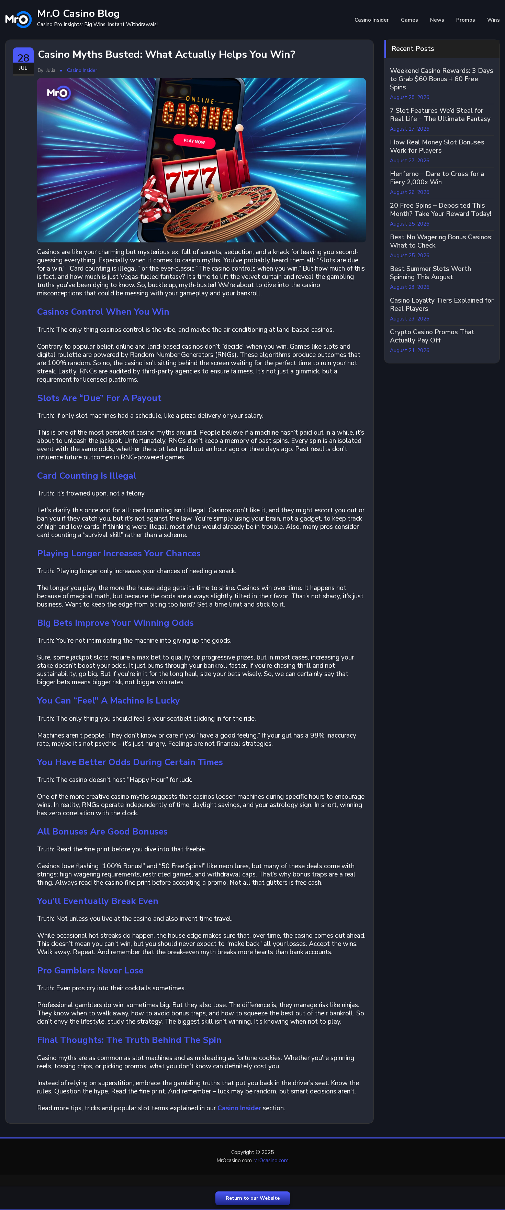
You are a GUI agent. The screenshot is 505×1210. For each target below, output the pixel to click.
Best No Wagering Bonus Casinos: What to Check (441, 241)
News (437, 20)
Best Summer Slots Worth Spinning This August (430, 273)
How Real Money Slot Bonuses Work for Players (437, 146)
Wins (493, 20)
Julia (46, 70)
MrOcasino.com (271, 1160)
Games (409, 20)
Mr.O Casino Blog (78, 14)
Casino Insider (372, 20)
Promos (465, 20)
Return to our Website (253, 1198)
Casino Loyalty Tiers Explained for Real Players (442, 304)
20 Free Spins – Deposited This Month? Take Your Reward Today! (440, 209)
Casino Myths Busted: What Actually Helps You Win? (166, 54)
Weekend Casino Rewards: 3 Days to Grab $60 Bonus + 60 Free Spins (441, 79)
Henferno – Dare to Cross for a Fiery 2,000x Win (437, 178)
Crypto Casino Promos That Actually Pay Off (432, 336)
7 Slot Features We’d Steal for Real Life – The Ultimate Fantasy (440, 114)
